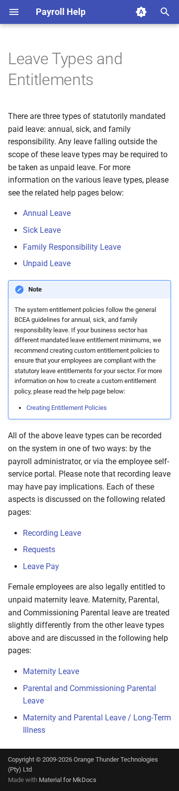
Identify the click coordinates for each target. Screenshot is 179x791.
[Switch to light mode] (141, 12)
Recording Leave (52, 533)
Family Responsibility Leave (72, 247)
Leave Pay (41, 566)
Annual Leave (47, 213)
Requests (39, 549)
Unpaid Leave (47, 263)
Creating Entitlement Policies (66, 407)
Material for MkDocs (67, 780)
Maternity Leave (51, 671)
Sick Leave (42, 230)
